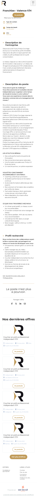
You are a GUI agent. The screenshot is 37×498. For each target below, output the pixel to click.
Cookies (22, 470)
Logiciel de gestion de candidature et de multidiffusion (18, 494)
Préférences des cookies (25, 478)
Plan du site (23, 472)
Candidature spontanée (6, 470)
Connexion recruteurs (23, 475)
